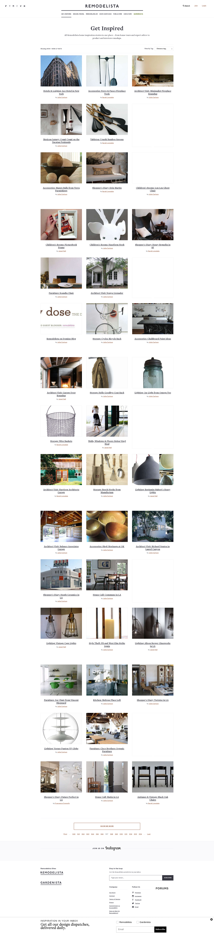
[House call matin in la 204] (107, 776)
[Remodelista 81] (13, 6)
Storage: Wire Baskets (61, 441)
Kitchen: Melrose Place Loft (107, 700)
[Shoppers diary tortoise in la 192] (152, 680)
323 (87, 834)
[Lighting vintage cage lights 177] (61, 623)
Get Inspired (66, 14)
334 (140, 834)
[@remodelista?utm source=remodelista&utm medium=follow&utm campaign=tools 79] (6, 6)
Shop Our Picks (105, 14)
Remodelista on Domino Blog (61, 339)
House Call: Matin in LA (107, 797)
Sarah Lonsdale (108, 97)
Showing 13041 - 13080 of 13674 (51, 48)
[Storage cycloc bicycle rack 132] (107, 318)
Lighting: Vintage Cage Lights (61, 643)
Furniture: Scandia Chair (61, 293)
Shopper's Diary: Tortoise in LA (153, 700)
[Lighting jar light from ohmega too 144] (152, 372)
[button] (186, 6)
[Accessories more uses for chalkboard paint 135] (152, 318)
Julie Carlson (62, 97)
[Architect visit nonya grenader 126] (107, 273)
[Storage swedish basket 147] (61, 421)
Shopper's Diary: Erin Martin (107, 188)
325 (97, 834)
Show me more (107, 826)
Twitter (137, 903)
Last (148, 834)
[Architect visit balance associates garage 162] (61, 526)
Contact (112, 896)
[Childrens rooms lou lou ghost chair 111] (152, 167)
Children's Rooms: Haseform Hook (107, 245)
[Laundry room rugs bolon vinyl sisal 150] (107, 421)
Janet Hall (62, 251)
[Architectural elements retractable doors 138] (61, 372)
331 (125, 834)
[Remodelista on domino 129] (61, 318)
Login (204, 5)
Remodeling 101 (92, 14)
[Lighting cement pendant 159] (152, 469)
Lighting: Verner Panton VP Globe (61, 749)
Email (136, 907)
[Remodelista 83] (20, 6)
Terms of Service (114, 899)
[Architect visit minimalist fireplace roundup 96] (152, 70)
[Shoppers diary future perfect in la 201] (61, 776)
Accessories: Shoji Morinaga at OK (107, 546)
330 (121, 834)
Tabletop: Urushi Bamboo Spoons (107, 139)
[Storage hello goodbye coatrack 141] (107, 372)
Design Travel (78, 14)
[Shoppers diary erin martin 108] (107, 167)
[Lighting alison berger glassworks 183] (152, 623)
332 (130, 834)
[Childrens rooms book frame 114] (61, 224)
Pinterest (138, 892)
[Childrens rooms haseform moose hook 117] (107, 224)
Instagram (138, 896)
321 (78, 834)
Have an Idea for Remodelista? (114, 912)
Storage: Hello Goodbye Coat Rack (107, 393)
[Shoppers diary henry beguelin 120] (152, 224)
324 (92, 834)
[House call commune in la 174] (107, 574)
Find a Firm (117, 14)
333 (135, 834)
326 (102, 834)
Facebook (138, 899)
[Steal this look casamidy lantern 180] (107, 623)
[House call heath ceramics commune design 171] (61, 574)
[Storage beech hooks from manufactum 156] (107, 469)
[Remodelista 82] (17, 6)
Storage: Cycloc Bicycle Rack (107, 339)
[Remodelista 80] (9, 6)
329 (116, 834)
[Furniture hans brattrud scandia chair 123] (61, 273)
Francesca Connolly (62, 803)
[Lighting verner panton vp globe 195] (61, 728)
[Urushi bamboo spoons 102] (107, 119)
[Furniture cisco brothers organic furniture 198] (107, 728)
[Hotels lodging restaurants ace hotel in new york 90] (61, 70)
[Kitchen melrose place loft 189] (107, 680)
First (65, 834)
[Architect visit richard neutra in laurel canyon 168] (152, 526)
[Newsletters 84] (24, 6)
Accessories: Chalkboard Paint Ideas (153, 339)
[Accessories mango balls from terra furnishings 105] (61, 167)
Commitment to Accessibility (114, 907)
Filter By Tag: (149, 48)
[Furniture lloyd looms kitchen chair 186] (61, 680)
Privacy (111, 902)
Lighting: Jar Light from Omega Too (153, 393)
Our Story (128, 14)
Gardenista (138, 14)
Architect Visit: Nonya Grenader (107, 293)
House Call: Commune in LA (107, 595)
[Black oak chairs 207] (152, 776)
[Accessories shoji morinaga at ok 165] (107, 526)
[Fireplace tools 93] (107, 70)
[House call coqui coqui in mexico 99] (61, 119)
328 (111, 834)
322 (83, 834)
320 (73, 834)
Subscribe (160, 929)
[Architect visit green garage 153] (61, 469)
